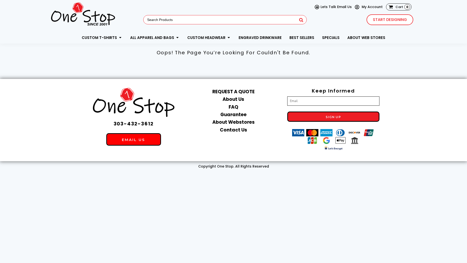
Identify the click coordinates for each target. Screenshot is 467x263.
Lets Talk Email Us (336, 6)
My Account (372, 6)
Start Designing (390, 19)
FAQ (233, 107)
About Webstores (233, 122)
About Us (233, 99)
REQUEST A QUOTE (233, 91)
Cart (401, 7)
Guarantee (233, 114)
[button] (102, 37)
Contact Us (233, 130)
